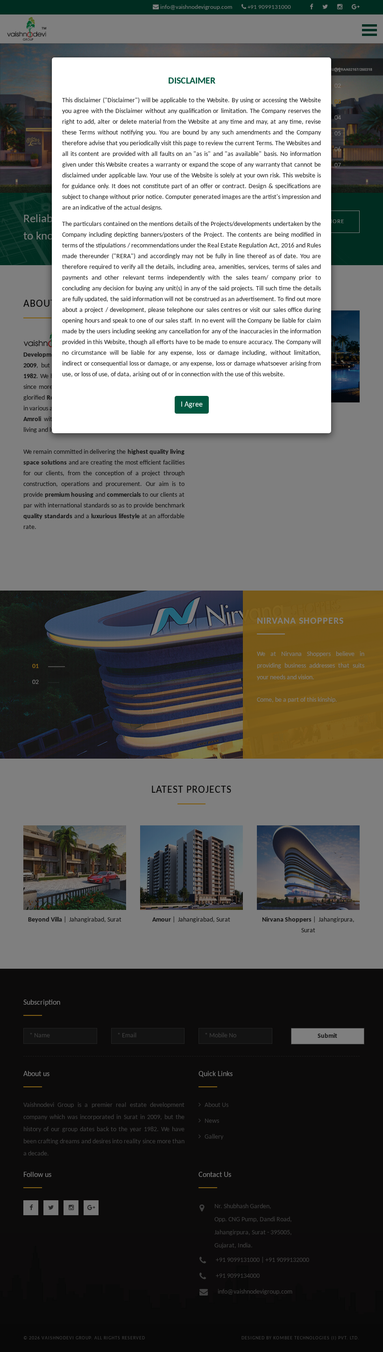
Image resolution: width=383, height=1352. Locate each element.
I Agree (192, 404)
